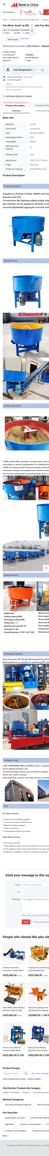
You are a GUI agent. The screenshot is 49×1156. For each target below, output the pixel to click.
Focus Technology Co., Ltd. (34, 1145)
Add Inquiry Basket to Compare (19, 96)
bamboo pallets (34, 1079)
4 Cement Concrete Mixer (15, 1130)
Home (5, 20)
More (5, 1135)
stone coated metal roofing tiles (15, 1079)
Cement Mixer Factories (15, 1117)
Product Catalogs (41, 1073)
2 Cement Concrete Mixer (30, 1124)
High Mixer (9, 1124)
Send (26, 922)
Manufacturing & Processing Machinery (24, 20)
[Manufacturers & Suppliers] (24, 4)
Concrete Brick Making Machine (18, 1104)
